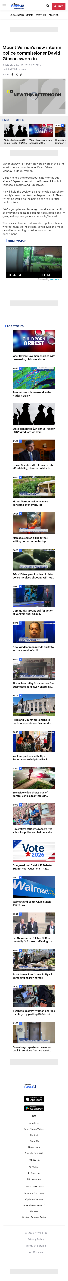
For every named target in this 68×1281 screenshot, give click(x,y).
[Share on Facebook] (12, 74)
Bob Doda (8, 65)
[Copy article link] (21, 74)
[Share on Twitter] (16, 74)
